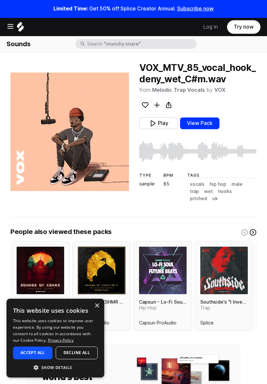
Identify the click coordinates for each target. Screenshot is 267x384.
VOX (219, 90)
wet (208, 191)
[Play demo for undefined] (69, 131)
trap (194, 191)
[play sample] (198, 151)
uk (215, 198)
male (237, 184)
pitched (198, 198)
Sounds (19, 44)
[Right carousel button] (253, 232)
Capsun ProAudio (157, 324)
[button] (55, 367)
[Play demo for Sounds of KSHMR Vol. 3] (40, 270)
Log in (210, 27)
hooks (225, 191)
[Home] (20, 28)
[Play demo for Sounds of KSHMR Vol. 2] (101, 270)
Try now (244, 27)
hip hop (218, 184)
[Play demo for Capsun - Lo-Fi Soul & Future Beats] (162, 270)
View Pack (200, 123)
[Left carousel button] (244, 232)
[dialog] (55, 338)
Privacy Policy (61, 340)
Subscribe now (195, 9)
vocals (197, 184)
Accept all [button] (33, 352)
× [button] (96, 305)
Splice (207, 324)
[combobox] (141, 44)
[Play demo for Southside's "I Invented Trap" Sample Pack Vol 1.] (224, 270)
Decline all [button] (76, 352)
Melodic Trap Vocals (178, 90)
